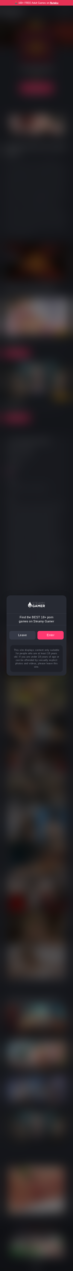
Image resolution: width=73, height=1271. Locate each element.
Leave (22, 635)
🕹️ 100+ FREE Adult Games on (36, 2)
